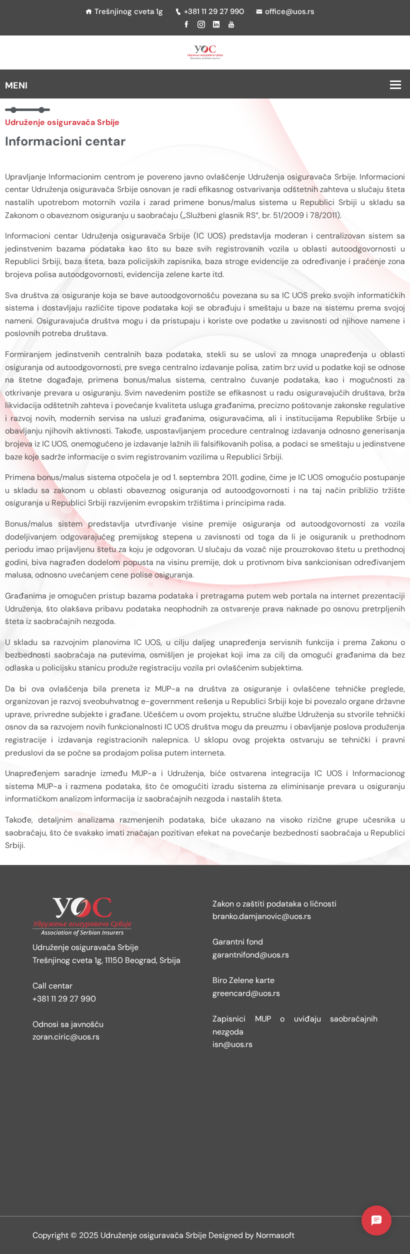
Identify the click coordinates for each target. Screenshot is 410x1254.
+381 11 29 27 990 (214, 11)
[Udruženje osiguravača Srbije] (204, 51)
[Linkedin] (216, 24)
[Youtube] (231, 24)
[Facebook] (186, 24)
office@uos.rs (289, 11)
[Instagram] (201, 24)
